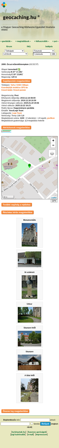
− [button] (53, 145)
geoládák (6, 41)
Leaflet (54, 197)
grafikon (51, 118)
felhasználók (42, 41)
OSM (19, 85)
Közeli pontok (20, 90)
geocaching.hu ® (21, 18)
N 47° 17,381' (17, 72)
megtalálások (23, 41)
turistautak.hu (18, 432)
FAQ (29, 47)
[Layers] (52, 153)
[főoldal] (4, 5)
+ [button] (53, 140)
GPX (54, 201)
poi (55, 41)
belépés (49, 47)
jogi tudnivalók (18, 435)
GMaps (25, 85)
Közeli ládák (6, 90)
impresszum (41, 435)
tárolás (37, 424)
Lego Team (17, 113)
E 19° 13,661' (17, 74)
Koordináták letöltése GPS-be (14, 87)
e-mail (30, 435)
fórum (9, 47)
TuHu (13, 85)
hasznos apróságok (37, 432)
